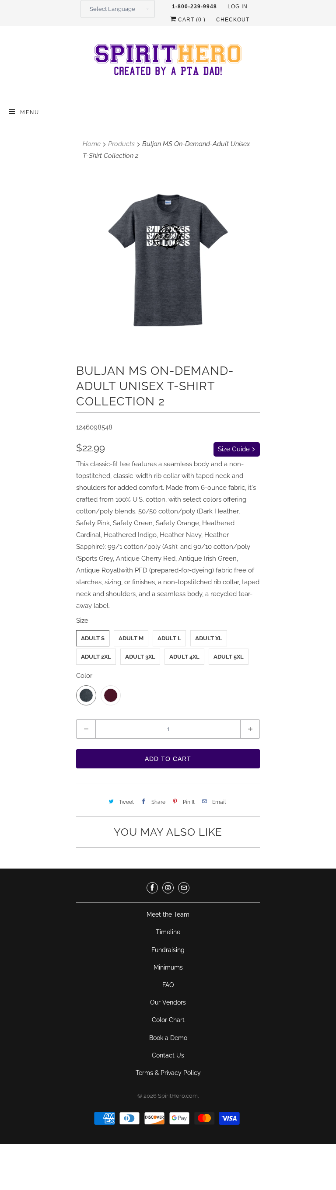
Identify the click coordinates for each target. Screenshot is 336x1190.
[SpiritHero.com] (168, 62)
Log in (238, 6)
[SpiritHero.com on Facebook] (152, 887)
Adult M (131, 638)
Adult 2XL (96, 656)
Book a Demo (168, 1037)
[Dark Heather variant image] (168, 260)
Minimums (168, 967)
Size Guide (235, 449)
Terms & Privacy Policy (168, 1072)
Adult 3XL (140, 656)
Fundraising (168, 949)
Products (121, 144)
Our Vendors (168, 1002)
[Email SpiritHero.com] (183, 887)
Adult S (93, 638)
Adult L (169, 638)
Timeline (168, 931)
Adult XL (208, 638)
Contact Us (168, 1055)
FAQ (168, 984)
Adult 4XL (184, 656)
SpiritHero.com (178, 1095)
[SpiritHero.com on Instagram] (168, 887)
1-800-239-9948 (194, 6)
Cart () (191, 20)
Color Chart (168, 1019)
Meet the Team (168, 914)
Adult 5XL (229, 656)
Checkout (232, 20)
